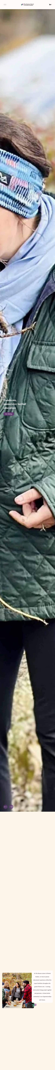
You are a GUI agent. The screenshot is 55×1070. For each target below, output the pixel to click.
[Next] (11, 807)
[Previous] (5, 807)
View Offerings (8, 414)
